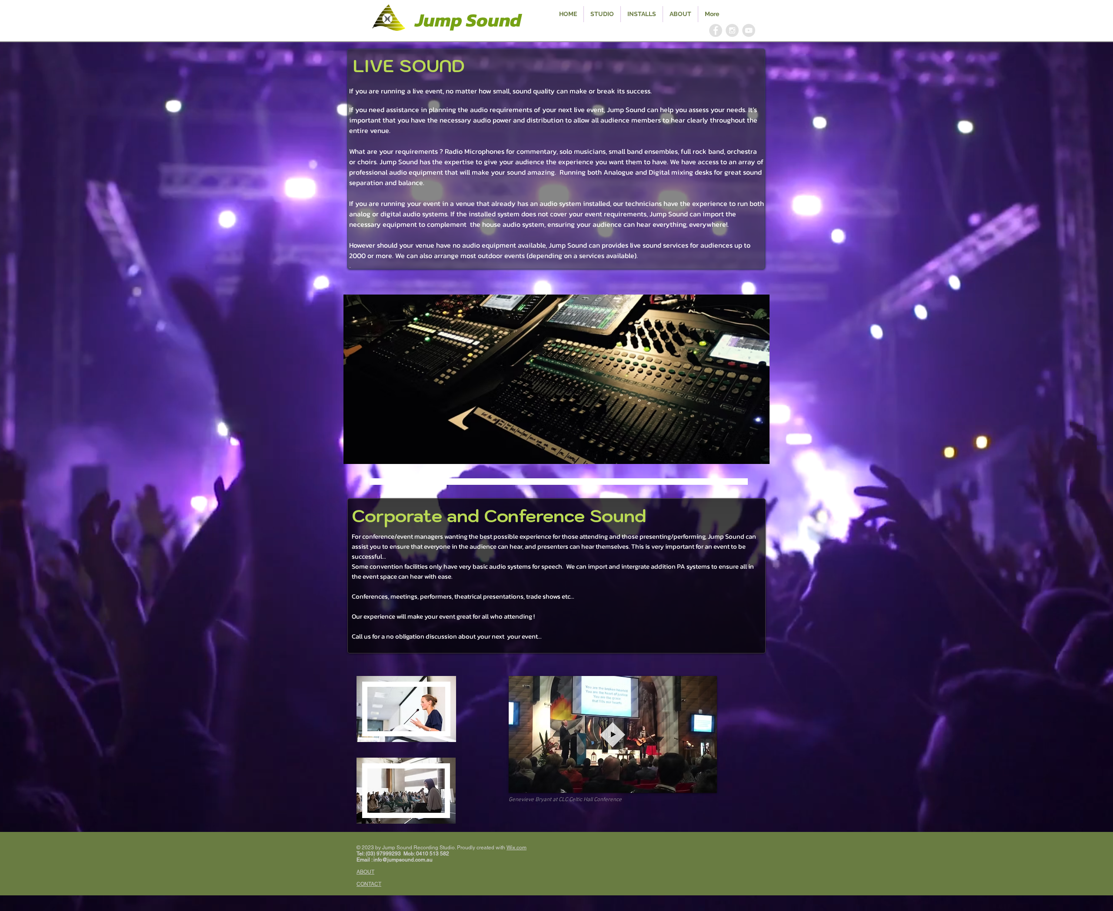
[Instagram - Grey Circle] (732, 30)
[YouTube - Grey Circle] (748, 30)
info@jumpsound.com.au (403, 860)
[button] (556, 379)
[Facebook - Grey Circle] (715, 30)
